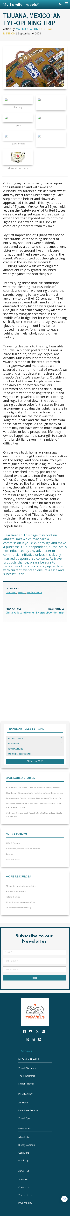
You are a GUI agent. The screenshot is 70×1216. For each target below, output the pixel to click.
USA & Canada (13, 843)
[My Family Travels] (35, 1011)
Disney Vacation (26, 1144)
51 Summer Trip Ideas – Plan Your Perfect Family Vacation (33, 787)
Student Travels (26, 1083)
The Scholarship (26, 1075)
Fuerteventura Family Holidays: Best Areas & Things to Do (34, 798)
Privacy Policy (25, 1202)
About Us (23, 1179)
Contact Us (23, 1187)
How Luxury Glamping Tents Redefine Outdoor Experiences (34, 793)
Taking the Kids (13, 896)
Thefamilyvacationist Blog (18, 907)
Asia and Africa (13, 859)
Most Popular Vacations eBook (21, 902)
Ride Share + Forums (16, 891)
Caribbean (11, 592)
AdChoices (26, 1050)
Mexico (21, 592)
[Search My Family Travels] (60, 4)
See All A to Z (35, 761)
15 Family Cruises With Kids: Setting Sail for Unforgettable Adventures (34, 814)
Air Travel (23, 1102)
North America (34, 592)
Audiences (14, 743)
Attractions (15, 738)
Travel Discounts (27, 1068)
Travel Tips (24, 1118)
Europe (9, 854)
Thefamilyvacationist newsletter (21, 886)
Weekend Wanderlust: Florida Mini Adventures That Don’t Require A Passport (33, 805)
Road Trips (24, 1160)
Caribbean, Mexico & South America (23, 848)
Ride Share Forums (28, 1110)
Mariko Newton (27, 29)
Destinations (15, 748)
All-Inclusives (24, 1137)
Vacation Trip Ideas (19, 754)
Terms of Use (25, 1195)
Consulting (23, 1152)
